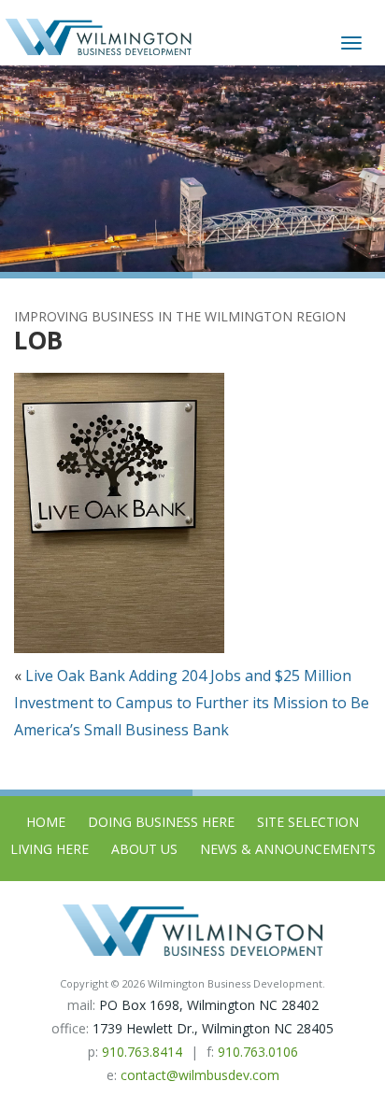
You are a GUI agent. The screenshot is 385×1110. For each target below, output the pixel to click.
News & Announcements (288, 849)
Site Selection (308, 822)
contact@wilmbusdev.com (200, 1075)
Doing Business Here (161, 822)
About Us (144, 849)
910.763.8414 (142, 1051)
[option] (192, 168)
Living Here (49, 849)
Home (45, 822)
